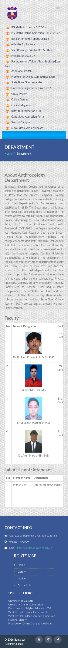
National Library (17, 620)
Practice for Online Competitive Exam (33, 77)
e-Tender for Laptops (23, 44)
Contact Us (24, 585)
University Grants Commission (25, 604)
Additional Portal (21, 71)
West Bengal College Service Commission (31, 616)
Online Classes (19, 99)
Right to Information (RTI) (26, 111)
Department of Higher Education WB (30, 608)
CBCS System (19, 94)
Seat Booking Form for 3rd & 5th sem (33, 50)
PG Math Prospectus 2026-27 (28, 27)
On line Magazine (21, 105)
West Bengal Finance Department (27, 612)
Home (8, 154)
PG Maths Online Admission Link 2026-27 (35, 33)
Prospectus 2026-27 (23, 56)
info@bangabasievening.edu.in (34, 548)
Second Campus (20, 122)
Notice (22, 578)
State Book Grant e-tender (26, 82)
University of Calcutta (20, 601)
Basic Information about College (30, 39)
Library (22, 572)
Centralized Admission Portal (27, 116)
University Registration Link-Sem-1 (31, 88)
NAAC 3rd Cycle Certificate (27, 128)
